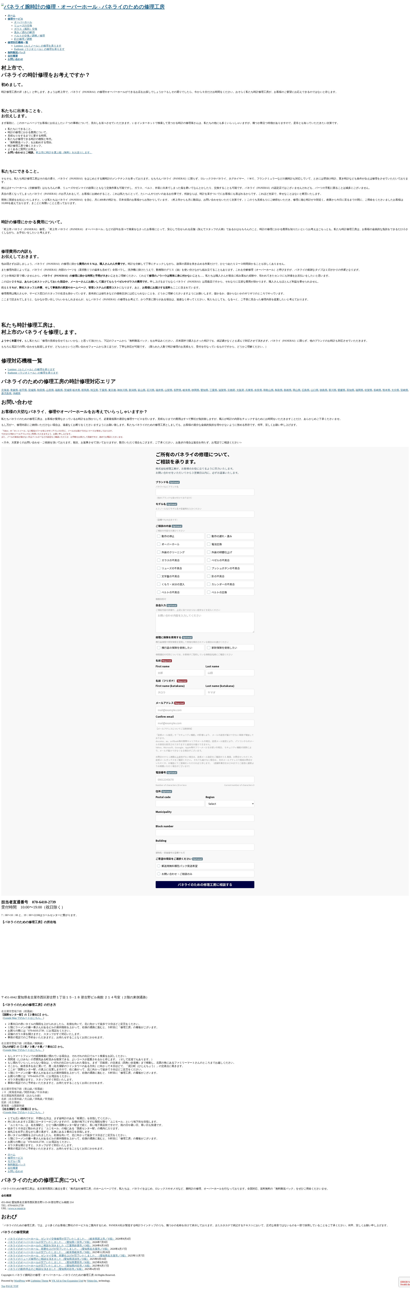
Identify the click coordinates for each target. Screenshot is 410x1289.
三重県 (213, 390)
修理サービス (15, 1157)
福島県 (59, 390)
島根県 (287, 390)
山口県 (314, 390)
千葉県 (103, 390)
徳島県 (323, 390)
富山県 (141, 390)
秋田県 (41, 390)
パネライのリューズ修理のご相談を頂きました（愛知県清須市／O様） (48, 1259)
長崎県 (377, 390)
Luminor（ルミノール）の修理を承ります (37, 45)
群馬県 (85, 390)
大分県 (395, 390)
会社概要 (13, 1168)
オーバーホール (23, 22)
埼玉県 (94, 390)
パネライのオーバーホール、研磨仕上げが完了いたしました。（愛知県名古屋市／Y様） (59, 1249)
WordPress (19, 1280)
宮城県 (32, 390)
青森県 (14, 390)
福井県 (159, 390)
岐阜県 (186, 390)
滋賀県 (222, 390)
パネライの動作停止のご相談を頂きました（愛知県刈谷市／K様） (46, 1269)
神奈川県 (122, 390)
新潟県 (132, 390)
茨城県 (68, 390)
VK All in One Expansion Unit (67, 1280)
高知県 (350, 390)
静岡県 (195, 390)
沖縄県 (16, 393)
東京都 (112, 390)
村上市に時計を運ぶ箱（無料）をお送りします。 (64, 152)
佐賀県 (368, 390)
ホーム (11, 1154)
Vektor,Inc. (92, 1280)
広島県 (305, 390)
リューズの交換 (23, 25)
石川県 (150, 390)
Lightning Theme (39, 1280)
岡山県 (296, 390)
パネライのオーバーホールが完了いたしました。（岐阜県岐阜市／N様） (50, 1252)
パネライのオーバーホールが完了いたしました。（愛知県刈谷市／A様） (50, 1265)
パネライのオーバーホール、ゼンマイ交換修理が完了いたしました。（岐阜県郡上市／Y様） (61, 1238)
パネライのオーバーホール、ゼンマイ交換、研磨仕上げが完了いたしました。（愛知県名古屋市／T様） (67, 1255)
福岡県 (359, 390)
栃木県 (76, 390)
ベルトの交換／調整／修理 (29, 35)
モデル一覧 (14, 1161)
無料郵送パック (17, 1164)
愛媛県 (341, 390)
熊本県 (386, 390)
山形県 (50, 390)
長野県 (177, 390)
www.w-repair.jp (16, 1208)
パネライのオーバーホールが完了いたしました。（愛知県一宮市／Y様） (50, 1242)
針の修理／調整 (23, 39)
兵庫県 (249, 390)
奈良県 (258, 390)
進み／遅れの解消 (24, 32)
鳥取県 (279, 390)
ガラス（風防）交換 (25, 29)
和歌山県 (268, 390)
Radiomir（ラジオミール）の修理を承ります (39, 49)
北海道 (5, 390)
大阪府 (240, 390)
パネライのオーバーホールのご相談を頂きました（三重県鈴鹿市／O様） (50, 1245)
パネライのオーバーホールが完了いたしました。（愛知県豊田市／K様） (50, 1262)
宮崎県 (404, 390)
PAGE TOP (12, 1286)
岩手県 (23, 390)
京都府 (231, 390)
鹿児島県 (6, 393)
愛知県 (204, 390)
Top (3, 1286)
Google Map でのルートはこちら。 (23, 1018)
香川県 (332, 390)
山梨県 (168, 390)
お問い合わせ (15, 1171)
